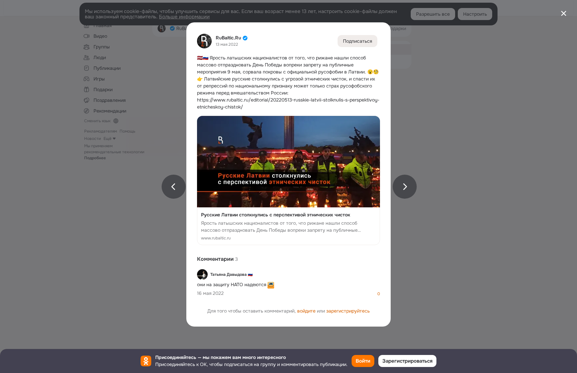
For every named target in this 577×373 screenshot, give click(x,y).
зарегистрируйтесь (348, 311)
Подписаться (357, 41)
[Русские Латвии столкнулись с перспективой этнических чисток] (288, 180)
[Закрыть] (563, 13)
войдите (306, 311)
